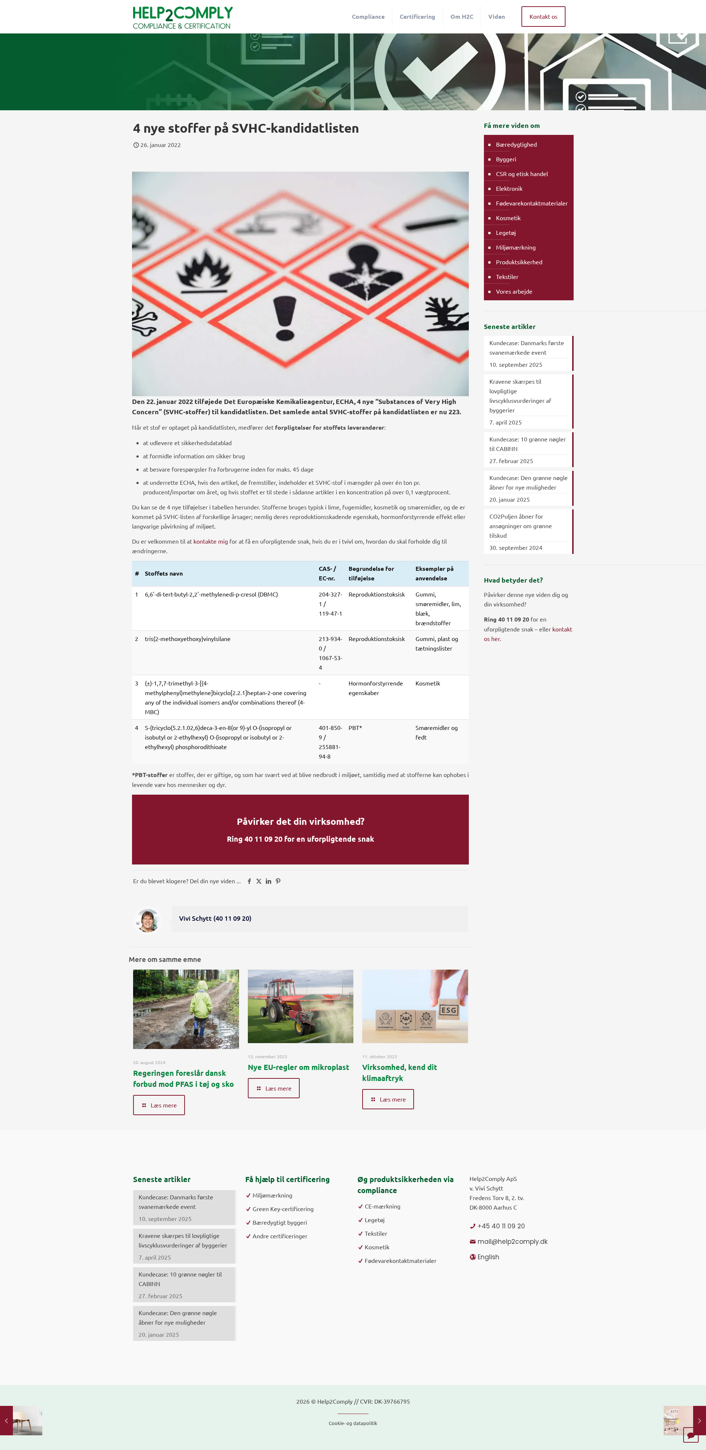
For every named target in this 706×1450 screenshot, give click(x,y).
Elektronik (509, 188)
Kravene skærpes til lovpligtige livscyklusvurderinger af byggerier (520, 395)
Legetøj (506, 232)
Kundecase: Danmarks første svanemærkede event (526, 347)
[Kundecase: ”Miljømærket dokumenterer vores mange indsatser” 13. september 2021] (21, 1420)
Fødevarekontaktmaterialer (532, 203)
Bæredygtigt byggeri (280, 1222)
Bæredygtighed (516, 144)
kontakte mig (210, 541)
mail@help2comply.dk (513, 1241)
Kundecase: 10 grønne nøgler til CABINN (527, 443)
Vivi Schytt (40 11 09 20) (215, 918)
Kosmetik (508, 217)
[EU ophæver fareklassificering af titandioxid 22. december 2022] (685, 1420)
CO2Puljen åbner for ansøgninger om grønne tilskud (520, 525)
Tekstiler (507, 276)
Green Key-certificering (283, 1208)
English (488, 1257)
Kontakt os (543, 16)
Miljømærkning (516, 247)
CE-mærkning (382, 1206)
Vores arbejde (514, 291)
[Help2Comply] (183, 16)
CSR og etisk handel (522, 173)
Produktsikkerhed (519, 261)
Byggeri (506, 158)
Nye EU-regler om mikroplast (298, 1067)
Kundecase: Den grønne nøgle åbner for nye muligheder (528, 482)
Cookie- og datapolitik (353, 1423)
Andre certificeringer (280, 1235)
